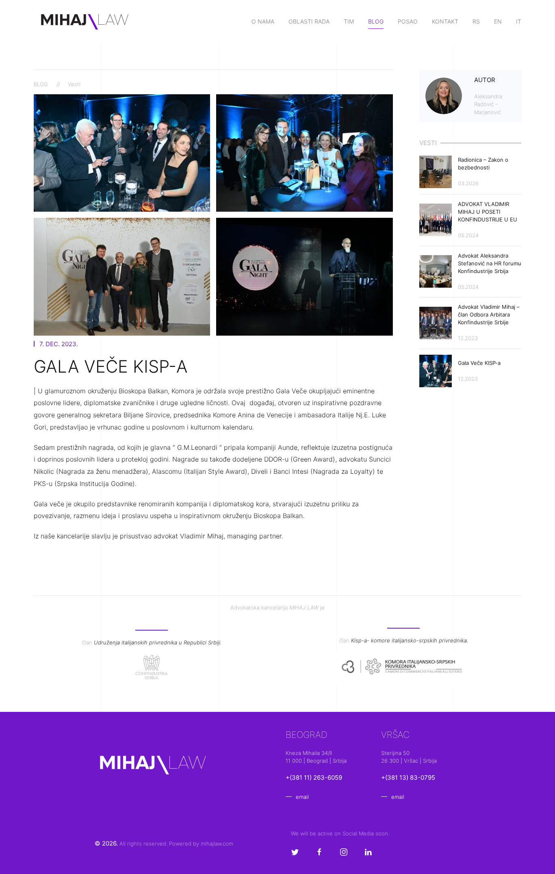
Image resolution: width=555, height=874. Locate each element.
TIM (349, 21)
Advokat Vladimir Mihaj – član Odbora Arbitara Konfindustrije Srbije (489, 314)
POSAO (408, 21)
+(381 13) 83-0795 (408, 777)
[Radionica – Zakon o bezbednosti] (435, 171)
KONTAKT (445, 21)
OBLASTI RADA (309, 21)
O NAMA (262, 21)
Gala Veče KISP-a (480, 363)
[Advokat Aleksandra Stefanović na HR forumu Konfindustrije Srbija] (435, 271)
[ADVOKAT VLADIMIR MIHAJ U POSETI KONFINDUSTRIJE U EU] (435, 219)
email (302, 797)
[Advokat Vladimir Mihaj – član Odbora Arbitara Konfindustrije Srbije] (435, 322)
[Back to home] (85, 21)
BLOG (376, 21)
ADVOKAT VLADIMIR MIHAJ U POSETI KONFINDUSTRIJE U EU (487, 212)
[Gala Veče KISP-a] (435, 370)
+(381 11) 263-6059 (314, 777)
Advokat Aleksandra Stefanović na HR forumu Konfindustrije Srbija (489, 263)
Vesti (74, 84)
